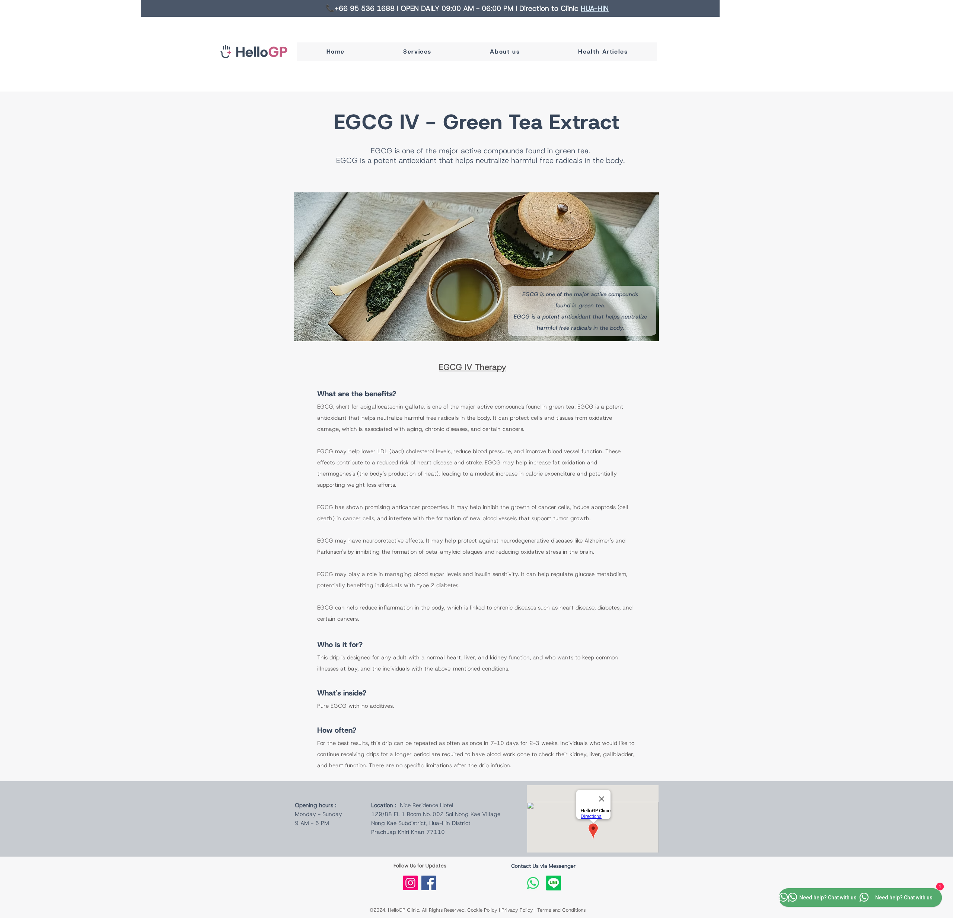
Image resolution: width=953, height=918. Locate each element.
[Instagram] (410, 883)
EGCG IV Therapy (472, 367)
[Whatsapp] (533, 883)
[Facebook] (428, 883)
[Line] (553, 883)
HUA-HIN (595, 8)
